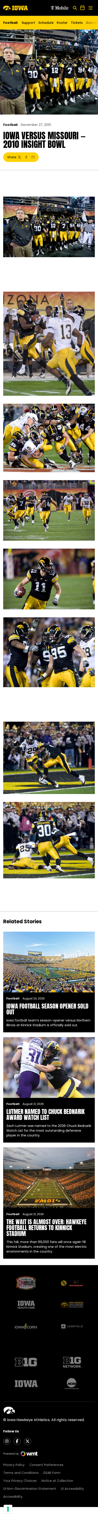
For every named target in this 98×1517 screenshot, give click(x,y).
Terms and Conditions (21, 1473)
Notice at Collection (57, 1480)
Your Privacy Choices (20, 1480)
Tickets (77, 23)
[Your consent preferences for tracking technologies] (8, 1509)
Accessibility (13, 1496)
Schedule (46, 22)
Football (10, 124)
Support (28, 22)
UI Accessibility (72, 1488)
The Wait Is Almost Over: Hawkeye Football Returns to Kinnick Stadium (46, 1227)
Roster (62, 22)
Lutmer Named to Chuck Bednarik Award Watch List (45, 1114)
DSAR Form (51, 1473)
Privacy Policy (14, 1465)
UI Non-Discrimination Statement (29, 1488)
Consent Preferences (46, 1465)
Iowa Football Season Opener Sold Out (47, 1009)
